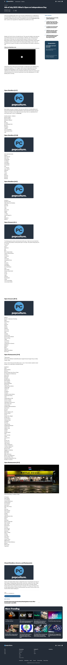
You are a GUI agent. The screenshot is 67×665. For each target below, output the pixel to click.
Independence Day (35, 18)
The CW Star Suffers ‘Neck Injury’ (54, 621)
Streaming (21, 649)
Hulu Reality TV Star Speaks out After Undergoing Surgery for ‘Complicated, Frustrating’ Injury (40, 622)
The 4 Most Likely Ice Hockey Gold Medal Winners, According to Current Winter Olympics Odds (40, 635)
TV (4, 649)
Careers (34, 660)
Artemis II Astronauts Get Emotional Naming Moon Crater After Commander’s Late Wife (19, 602)
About (31, 660)
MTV (34, 650)
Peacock (20, 652)
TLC (34, 652)
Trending (6, 5)
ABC (5, 650)
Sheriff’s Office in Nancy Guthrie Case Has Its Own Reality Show (11, 635)
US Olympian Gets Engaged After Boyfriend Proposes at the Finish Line (54, 635)
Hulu (20, 656)
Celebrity (22, 1)
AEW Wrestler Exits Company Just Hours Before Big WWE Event (26, 622)
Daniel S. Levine (7, 9)
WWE (20, 619)
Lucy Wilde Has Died (9, 621)
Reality (35, 619)
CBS (5, 653)
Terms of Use (51, 56)
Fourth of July (12, 15)
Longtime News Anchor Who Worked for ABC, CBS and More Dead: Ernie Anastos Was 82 (52, 22)
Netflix (20, 654)
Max (19, 653)
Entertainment (17, 1)
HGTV (35, 653)
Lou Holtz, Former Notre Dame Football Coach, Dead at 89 (52, 27)
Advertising (26, 660)
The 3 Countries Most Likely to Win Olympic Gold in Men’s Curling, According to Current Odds (25, 636)
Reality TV (36, 649)
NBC (5, 652)
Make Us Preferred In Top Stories (12, 596)
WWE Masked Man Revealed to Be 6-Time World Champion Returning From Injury (52, 36)
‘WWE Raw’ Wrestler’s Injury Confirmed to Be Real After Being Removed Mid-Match (51, 31)
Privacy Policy (39, 660)
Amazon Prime (21, 657)
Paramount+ (21, 650)
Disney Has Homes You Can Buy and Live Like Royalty (52, 18)
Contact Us (21, 660)
